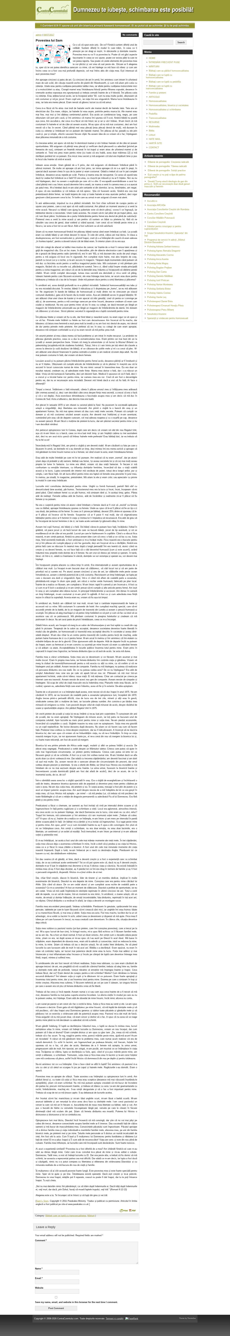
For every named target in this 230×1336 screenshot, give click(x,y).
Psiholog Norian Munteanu (160, 284)
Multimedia (154, 126)
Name (38, 1268)
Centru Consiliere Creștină (160, 213)
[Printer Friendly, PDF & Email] (127, 1210)
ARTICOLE (154, 97)
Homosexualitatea (157, 101)
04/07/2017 (48, 35)
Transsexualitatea (157, 118)
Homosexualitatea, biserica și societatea (168, 105)
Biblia (151, 130)
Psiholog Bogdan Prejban (159, 267)
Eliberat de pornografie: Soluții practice (167, 170)
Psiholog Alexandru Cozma (160, 255)
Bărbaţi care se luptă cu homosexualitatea (159, 76)
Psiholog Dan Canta (157, 272)
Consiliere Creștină (156, 222)
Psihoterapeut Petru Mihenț (160, 310)
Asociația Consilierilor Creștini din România (168, 209)
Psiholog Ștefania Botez (159, 288)
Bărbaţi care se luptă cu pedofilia (165, 81)
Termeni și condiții (114, 1318)
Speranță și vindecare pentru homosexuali (167, 318)
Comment (41, 1240)
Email (39, 1278)
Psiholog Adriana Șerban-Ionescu (163, 246)
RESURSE (154, 122)
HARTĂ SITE (155, 143)
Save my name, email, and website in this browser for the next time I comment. (76, 1302)
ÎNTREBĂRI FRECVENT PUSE (164, 62)
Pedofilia (153, 114)
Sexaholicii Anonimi (156, 314)
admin (39, 35)
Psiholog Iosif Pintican (158, 280)
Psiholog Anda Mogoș (157, 263)
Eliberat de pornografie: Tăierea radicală (167, 166)
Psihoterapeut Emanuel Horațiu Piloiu (165, 305)
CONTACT (154, 147)
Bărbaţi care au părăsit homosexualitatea (169, 70)
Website (39, 1288)
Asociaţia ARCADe (156, 205)
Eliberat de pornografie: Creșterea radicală (168, 162)
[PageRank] (131, 1318)
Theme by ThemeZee (187, 1318)
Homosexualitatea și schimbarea (165, 109)
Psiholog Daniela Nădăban (160, 276)
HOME (152, 58)
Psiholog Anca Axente (158, 259)
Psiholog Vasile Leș (156, 297)
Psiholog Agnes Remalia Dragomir (163, 250)
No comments (130, 35)
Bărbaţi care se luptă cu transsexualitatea (65, 1215)
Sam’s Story (42, 1201)
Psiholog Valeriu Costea (158, 293)
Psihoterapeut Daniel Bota (160, 301)
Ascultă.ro (152, 201)
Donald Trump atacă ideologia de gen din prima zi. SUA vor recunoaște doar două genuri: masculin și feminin (167, 184)
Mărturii (91, 1215)
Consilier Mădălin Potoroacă (160, 218)
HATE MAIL (154, 139)
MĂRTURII (154, 66)
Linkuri (152, 135)
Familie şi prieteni (157, 92)
